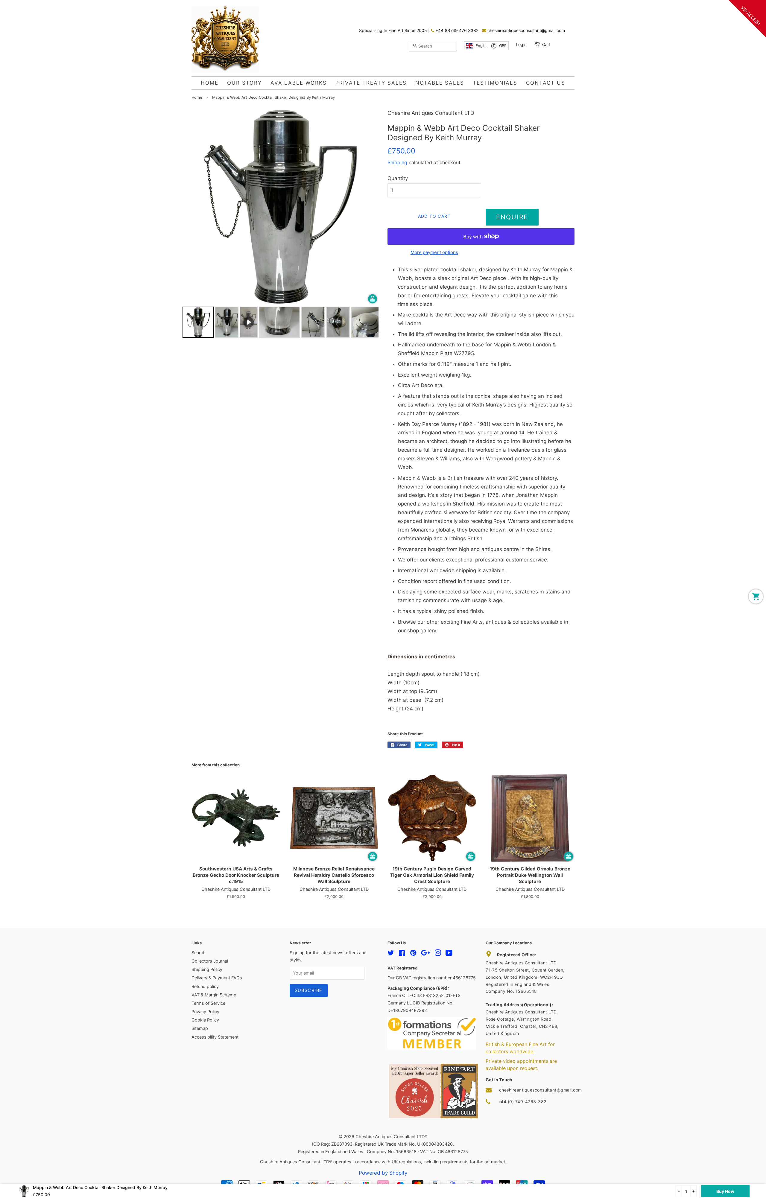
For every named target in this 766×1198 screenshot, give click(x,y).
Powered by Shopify (383, 1173)
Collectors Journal (210, 960)
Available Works (298, 83)
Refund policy (205, 986)
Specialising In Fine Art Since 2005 (393, 30)
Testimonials (495, 83)
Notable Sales (439, 83)
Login (521, 44)
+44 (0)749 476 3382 (456, 30)
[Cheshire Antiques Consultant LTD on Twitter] (390, 953)
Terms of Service (208, 1003)
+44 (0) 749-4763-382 (522, 1101)
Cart (546, 44)
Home (209, 83)
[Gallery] (281, 224)
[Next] (370, 206)
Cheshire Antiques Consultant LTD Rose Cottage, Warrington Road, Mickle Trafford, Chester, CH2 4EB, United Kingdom (522, 1019)
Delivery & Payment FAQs (217, 977)
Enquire (512, 217)
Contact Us (545, 83)
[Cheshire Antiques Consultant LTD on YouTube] (449, 953)
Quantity (397, 178)
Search (199, 952)
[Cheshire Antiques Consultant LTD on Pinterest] (413, 953)
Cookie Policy (205, 1019)
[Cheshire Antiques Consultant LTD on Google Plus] (425, 953)
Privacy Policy (205, 1011)
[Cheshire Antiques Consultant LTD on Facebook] (402, 953)
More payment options (434, 252)
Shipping (397, 162)
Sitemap (200, 1028)
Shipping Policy (207, 969)
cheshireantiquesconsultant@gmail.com (525, 30)
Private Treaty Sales (371, 83)
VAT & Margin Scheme (214, 994)
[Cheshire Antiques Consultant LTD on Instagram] (437, 953)
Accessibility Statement (215, 1036)
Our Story (244, 83)
